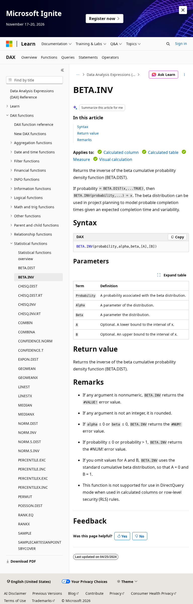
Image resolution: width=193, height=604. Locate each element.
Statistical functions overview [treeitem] (34, 255)
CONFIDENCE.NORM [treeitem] (35, 341)
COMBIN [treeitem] (25, 322)
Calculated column (121, 152)
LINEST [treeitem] (24, 386)
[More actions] (184, 75)
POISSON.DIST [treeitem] (30, 505)
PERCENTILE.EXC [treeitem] (32, 460)
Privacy (115, 593)
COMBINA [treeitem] (26, 332)
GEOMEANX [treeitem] (28, 377)
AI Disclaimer (15, 593)
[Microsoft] (9, 44)
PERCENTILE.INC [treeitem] (32, 469)
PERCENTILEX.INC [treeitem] (33, 487)
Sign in (181, 43)
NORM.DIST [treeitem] (28, 423)
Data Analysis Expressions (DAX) (111, 74)
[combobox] (34, 80)
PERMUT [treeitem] (25, 496)
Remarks (84, 139)
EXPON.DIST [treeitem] (28, 359)
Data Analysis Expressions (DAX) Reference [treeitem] (32, 93)
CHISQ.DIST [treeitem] (27, 286)
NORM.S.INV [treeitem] (28, 450)
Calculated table (163, 152)
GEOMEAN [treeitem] (27, 368)
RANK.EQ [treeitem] (25, 515)
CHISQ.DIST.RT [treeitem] (30, 295)
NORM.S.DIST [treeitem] (29, 441)
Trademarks (42, 600)
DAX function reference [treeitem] (33, 124)
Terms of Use (15, 600)
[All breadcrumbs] (77, 75)
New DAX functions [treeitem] (30, 133)
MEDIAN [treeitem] (25, 405)
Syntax (82, 126)
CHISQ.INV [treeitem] (27, 304)
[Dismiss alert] (183, 10)
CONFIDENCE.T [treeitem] (30, 350)
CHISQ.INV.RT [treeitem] (29, 313)
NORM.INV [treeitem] (27, 432)
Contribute (94, 593)
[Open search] (168, 43)
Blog (72, 593)
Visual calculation (115, 159)
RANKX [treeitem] (24, 524)
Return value (88, 133)
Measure (81, 159)
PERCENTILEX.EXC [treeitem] (33, 478)
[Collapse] (62, 70)
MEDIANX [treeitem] (26, 414)
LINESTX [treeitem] (25, 395)
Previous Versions (47, 593)
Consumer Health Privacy (152, 593)
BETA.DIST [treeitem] (26, 267)
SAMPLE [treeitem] (24, 533)
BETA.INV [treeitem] (26, 277)
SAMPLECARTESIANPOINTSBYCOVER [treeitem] (39, 545)
